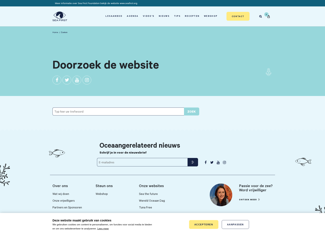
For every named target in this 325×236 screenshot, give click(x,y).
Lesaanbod (113, 16)
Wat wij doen (60, 194)
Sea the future (148, 194)
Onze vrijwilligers (63, 200)
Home (55, 32)
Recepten (192, 16)
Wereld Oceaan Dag (152, 200)
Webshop (211, 16)
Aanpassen (235, 224)
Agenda (132, 16)
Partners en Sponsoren (67, 207)
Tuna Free (145, 207)
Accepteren (203, 224)
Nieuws (164, 16)
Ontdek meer (248, 199)
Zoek (191, 111)
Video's (148, 16)
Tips (177, 16)
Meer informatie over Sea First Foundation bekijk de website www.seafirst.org (96, 3)
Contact (238, 16)
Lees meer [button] (103, 228)
